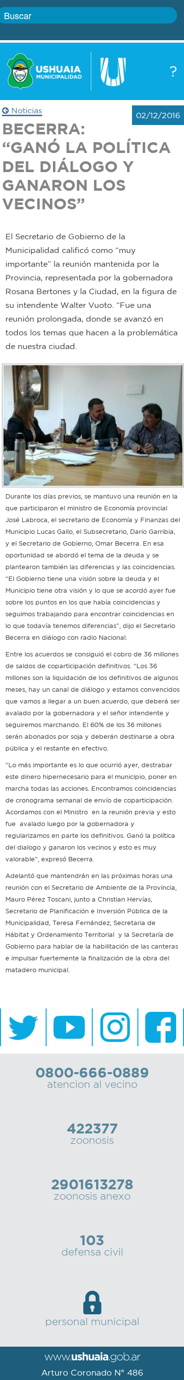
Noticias (25, 110)
